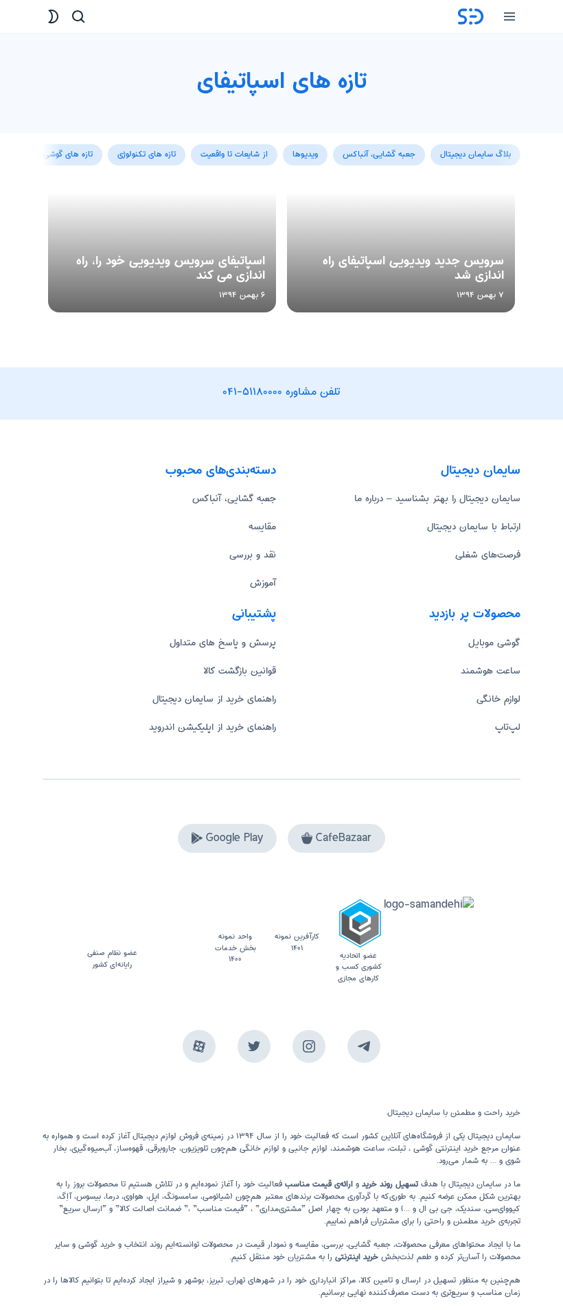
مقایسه (262, 526)
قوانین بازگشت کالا (239, 670)
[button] (54, 147)
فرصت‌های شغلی (487, 554)
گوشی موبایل (494, 642)
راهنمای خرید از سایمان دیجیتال (214, 698)
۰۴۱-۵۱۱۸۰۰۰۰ (252, 391)
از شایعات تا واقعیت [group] (234, 154)
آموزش (263, 582)
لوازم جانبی (308, 1148)
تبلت (397, 1148)
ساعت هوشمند (490, 670)
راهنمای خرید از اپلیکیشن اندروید (212, 727)
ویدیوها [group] (305, 154)
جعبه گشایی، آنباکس (234, 498)
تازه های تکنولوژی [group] (146, 154)
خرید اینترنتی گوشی (445, 1148)
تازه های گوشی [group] (68, 154)
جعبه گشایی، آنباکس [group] (379, 154)
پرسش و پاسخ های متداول (223, 642)
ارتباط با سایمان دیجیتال (473, 526)
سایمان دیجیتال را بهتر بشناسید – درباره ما (437, 498)
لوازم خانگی (498, 698)
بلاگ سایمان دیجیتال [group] (475, 154)
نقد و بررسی (252, 554)
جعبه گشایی (369, 1244)
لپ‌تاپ (507, 727)
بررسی (333, 1244)
